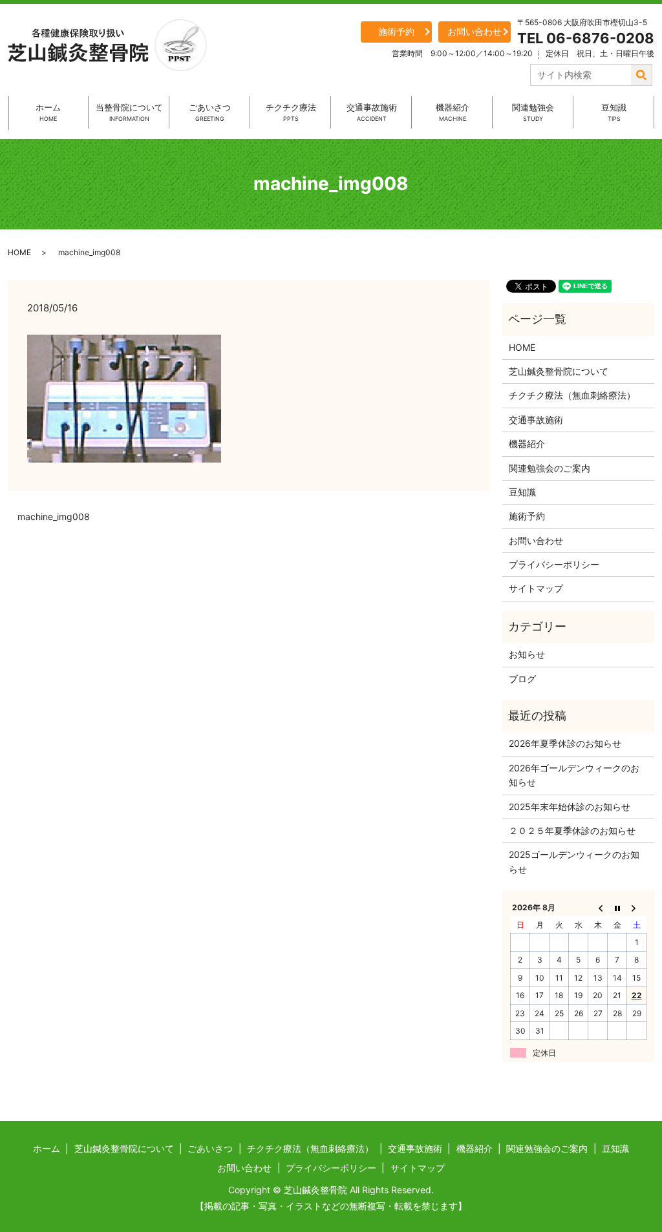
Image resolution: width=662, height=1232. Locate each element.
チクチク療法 (291, 112)
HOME (19, 252)
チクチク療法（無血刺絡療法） (572, 395)
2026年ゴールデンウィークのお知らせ (574, 775)
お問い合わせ (474, 31)
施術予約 (396, 31)
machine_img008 (53, 516)
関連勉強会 (533, 112)
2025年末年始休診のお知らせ (569, 806)
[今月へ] (617, 907)
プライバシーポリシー (554, 564)
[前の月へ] (598, 907)
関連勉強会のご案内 (549, 468)
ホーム (48, 112)
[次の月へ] (636, 907)
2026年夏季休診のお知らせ (565, 743)
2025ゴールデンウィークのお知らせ (574, 861)
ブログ (522, 678)
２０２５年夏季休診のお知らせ (572, 830)
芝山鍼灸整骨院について (558, 371)
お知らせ (527, 654)
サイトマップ (536, 588)
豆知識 (613, 112)
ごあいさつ (210, 112)
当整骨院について (129, 112)
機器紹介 (452, 112)
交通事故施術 (372, 112)
